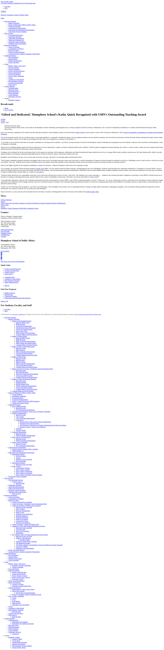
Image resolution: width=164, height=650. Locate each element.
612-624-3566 (5, 231)
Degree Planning (13, 629)
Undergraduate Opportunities (17, 447)
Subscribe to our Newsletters (20, 605)
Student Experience (10, 553)
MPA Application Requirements (25, 352)
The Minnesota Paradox (23, 543)
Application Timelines (15, 485)
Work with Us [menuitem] (12, 85)
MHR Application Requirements (25, 341)
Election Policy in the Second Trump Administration (35, 422)
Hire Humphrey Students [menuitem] (15, 81)
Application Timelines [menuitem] (15, 37)
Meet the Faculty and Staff (24, 459)
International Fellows (18, 454)
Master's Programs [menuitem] (13, 23)
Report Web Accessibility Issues (93, 314)
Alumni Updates (17, 639)
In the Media (16, 601)
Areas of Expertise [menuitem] (13, 47)
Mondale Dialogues (22, 516)
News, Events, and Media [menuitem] (16, 76)
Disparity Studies (25, 540)
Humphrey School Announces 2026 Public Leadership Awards (19, 208)
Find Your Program (10, 317)
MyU (6, 8)
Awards (3, 119)
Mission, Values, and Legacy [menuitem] (17, 66)
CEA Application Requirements (25, 418)
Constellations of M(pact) (16, 499)
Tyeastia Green (39, 168)
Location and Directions (12, 270)
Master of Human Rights (19, 336)
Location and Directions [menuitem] (15, 83)
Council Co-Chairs (17, 584)
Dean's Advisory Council (19, 576)
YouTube (3, 236)
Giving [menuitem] (10, 78)
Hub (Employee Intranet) (12, 280)
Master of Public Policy (19, 357)
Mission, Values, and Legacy (17, 564)
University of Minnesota (19, 314)
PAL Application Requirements (25, 446)
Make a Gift (4, 301)
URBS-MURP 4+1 (18, 451)
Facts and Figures (13, 569)
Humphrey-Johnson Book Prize (21, 586)
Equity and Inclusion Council (21, 577)
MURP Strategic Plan (22, 384)
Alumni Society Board (19, 574)
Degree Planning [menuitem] (13, 93)
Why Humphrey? (13, 555)
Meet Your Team (13, 625)
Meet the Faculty (21, 348)
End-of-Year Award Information (25, 593)
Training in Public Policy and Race (26, 541)
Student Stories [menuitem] (12, 59)
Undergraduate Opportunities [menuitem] (17, 28)
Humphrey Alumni (14, 637)
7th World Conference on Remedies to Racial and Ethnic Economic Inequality (39, 545)
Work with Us (9, 274)
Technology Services (14, 632)
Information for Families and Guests (23, 623)
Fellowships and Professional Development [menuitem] (21, 30)
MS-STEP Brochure (22, 372)
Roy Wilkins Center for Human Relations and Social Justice (30, 535)
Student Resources (13, 627)
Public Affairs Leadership (19, 442)
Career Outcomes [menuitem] (13, 62)
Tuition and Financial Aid (16, 488)
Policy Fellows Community (24, 473)
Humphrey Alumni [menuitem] (14, 100)
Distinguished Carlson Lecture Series (23, 589)
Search (3, 11)
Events (14, 598)
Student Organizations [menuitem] (15, 61)
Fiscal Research (20, 529)
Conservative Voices (22, 521)
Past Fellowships (21, 461)
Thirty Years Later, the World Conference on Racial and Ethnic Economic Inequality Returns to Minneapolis (33, 203)
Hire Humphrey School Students (22, 646)
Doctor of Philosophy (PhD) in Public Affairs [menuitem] (21, 25)
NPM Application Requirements (25, 435)
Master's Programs (13, 319)
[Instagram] (82, 260)
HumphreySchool (6, 233)
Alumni (18, 458)
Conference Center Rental (12, 279)
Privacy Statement (79, 314)
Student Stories (12, 557)
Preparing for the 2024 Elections (29, 423)
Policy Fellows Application (24, 471)
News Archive (9, 110)
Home (6, 108)
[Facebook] (82, 253)
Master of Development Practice (21, 321)
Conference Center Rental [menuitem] (16, 79)
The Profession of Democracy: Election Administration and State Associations (43, 425)
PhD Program (9, 294)
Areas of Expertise (13, 497)
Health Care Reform (22, 519)
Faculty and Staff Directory (13, 269)
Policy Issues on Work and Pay (21, 437)
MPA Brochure (20, 350)
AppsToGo (15, 634)
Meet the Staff (20, 483)
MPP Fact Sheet (21, 362)
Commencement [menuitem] (13, 88)
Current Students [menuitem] (10, 86)
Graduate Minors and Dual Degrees (26, 334)
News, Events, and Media (16, 596)
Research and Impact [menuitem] (11, 45)
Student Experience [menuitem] (10, 55)
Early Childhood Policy (19, 406)
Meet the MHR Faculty (23, 338)
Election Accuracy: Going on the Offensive (33, 427)
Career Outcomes (13, 560)
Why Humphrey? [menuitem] (13, 57)
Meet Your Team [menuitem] (13, 90)
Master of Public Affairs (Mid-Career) (23, 346)
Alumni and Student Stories (24, 329)
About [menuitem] (6, 64)
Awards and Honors (14, 588)
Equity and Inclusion (14, 582)
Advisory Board (21, 430)
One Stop (7, 6)
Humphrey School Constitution (21, 565)
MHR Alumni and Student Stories (26, 343)
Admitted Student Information (17, 492)
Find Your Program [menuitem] (10, 21)
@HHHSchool (5, 235)
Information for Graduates (20, 622)
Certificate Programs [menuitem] (14, 26)
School (3, 201)
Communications (10, 277)
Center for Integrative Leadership (22, 502)
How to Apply (9, 478)
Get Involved (16, 641)
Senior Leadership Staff (19, 572)
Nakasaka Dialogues (22, 517)
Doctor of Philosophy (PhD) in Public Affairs (21, 393)
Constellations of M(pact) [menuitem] (16, 49)
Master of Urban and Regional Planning (24, 379)
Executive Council (17, 579)
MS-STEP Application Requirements (27, 374)
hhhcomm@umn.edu (7, 229)
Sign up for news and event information (12, 261)
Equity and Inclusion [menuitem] (14, 73)
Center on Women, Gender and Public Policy (25, 524)
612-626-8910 (5, 251)
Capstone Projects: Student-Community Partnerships (24, 552)
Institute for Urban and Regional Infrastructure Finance (28, 526)
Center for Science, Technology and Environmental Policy (29, 504)
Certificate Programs (11, 296)
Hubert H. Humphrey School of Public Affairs (14, 15)
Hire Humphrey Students (15, 610)
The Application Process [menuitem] (15, 35)
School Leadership (17, 567)
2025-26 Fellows (21, 456)
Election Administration (19, 413)
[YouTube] (82, 256)
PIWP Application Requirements (25, 440)
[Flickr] (82, 258)
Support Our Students (18, 644)
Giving (10, 606)
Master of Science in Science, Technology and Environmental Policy (32, 369)
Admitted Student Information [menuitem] (17, 43)
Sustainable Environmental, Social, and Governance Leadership (31, 411)
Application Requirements (24, 326)
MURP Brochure (21, 382)
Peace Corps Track (21, 331)
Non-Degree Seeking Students (17, 476)
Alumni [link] (7, 98)
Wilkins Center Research (23, 538)
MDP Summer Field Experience (25, 333)
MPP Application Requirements (25, 364)
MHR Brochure (20, 340)
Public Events (20, 512)
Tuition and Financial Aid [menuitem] (16, 40)
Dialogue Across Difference (24, 514)
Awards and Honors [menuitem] (14, 74)
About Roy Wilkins (22, 546)
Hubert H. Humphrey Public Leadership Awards (26, 594)
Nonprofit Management (19, 432)
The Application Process (15, 480)
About (6, 562)
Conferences (19, 420)
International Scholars (18, 463)
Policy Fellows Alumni (23, 470)
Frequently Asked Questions (16, 490)
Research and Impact (11, 495)
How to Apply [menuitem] (9, 33)
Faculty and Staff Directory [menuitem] (16, 52)
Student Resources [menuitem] (13, 91)
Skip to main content (7, 1)
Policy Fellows (16, 466)
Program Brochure (17, 398)
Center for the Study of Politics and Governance (26, 505)
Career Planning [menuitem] (13, 95)
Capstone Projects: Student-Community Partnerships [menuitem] (24, 54)
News (14, 600)
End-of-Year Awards (18, 591)
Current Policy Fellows (23, 468)
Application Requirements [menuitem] (16, 38)
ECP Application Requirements (25, 410)
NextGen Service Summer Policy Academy (25, 449)
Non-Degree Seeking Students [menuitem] (17, 31)
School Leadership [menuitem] (14, 69)
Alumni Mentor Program (19, 642)
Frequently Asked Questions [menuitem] (16, 42)
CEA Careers (20, 417)
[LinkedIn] (82, 255)
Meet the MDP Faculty (23, 322)
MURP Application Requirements (26, 386)
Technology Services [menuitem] (14, 96)
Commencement (13, 620)
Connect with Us (10, 272)
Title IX (7, 285)
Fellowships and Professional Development (17, 298)
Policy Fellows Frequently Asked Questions (29, 475)
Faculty (3, 121)
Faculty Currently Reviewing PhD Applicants (25, 401)
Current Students (17, 394)
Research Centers (13, 500)
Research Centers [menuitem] (13, 50)
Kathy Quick (80, 132)
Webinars (19, 429)
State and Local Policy (22, 531)
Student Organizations (15, 558)
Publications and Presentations (25, 548)
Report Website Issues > (12, 282)
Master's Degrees (10, 293)
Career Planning (13, 630)
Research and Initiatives (23, 523)
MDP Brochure (20, 324)
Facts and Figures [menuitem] (13, 67)
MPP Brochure (20, 360)
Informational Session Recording (26, 328)
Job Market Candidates (19, 396)
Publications (19, 533)
